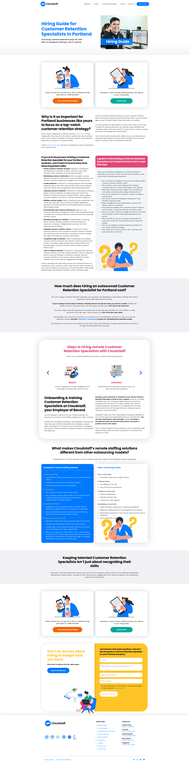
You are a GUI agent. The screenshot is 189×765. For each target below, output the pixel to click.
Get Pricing (101, 749)
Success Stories (103, 734)
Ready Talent (102, 725)
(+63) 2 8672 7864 (128, 744)
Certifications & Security (106, 731)
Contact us (101, 746)
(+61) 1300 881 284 (128, 731)
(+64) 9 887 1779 (128, 740)
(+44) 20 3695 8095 (129, 736)
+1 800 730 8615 (127, 727)
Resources (101, 740)
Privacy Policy (119, 688)
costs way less (81, 134)
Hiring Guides (102, 728)
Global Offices (102, 737)
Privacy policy (49, 759)
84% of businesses (53, 145)
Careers (100, 743)
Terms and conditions (63, 759)
